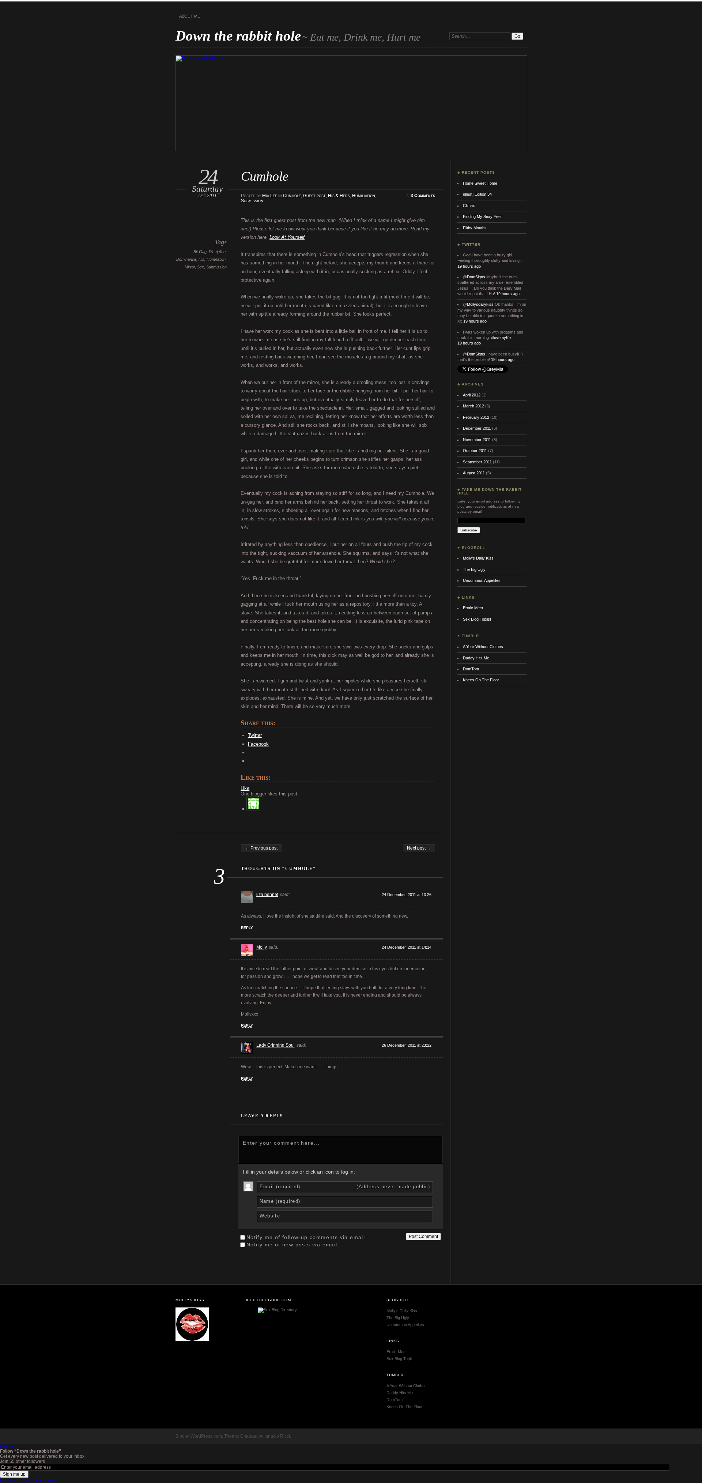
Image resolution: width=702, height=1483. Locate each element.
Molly (261, 947)
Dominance (186, 259)
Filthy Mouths (475, 228)
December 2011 (477, 428)
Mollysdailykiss (480, 304)
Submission (252, 200)
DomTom (471, 669)
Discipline (217, 251)
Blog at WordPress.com (199, 1436)
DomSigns (476, 277)
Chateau (248, 1436)
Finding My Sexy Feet (482, 216)
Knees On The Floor (481, 680)
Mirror (190, 267)
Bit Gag (200, 251)
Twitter (471, 244)
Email (345, 1186)
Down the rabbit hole (238, 36)
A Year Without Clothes (483, 646)
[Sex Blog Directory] (277, 1309)
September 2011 (477, 462)
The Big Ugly (474, 569)
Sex (200, 267)
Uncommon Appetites (482, 580)
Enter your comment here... (281, 1142)
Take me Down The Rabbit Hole (489, 491)
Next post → (419, 848)
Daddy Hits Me (476, 658)
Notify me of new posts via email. (292, 1244)
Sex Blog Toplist (477, 619)
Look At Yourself (287, 237)
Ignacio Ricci (277, 1436)
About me (189, 16)
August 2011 (474, 473)
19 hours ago (469, 266)
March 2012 (473, 406)
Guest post (314, 195)
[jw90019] (255, 809)
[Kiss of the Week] (192, 1339)
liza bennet (267, 894)
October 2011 (475, 450)
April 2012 (471, 395)
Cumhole (292, 195)
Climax (469, 205)
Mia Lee (269, 195)
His (201, 259)
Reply (247, 928)
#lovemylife (501, 337)
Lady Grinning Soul (275, 1045)
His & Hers (339, 195)
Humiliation (363, 195)
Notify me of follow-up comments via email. (306, 1237)
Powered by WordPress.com (28, 1480)
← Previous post (261, 848)
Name (280, 1201)
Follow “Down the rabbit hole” (30, 1451)
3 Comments (423, 195)
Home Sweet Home (480, 183)
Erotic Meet (473, 608)
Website (270, 1216)
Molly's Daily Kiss (478, 558)
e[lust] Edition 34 (477, 194)
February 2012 (476, 417)
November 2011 (477, 439)
